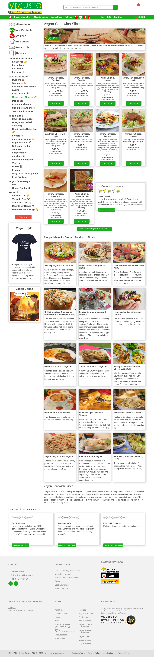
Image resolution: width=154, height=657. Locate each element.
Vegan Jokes (84, 636)
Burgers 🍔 (18, 80)
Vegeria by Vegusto (23, 159)
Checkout (23, 217)
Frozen (16, 170)
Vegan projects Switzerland (85, 625)
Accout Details (61, 613)
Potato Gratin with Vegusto (57, 413)
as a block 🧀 (19, 61)
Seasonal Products (22, 111)
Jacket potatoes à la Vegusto (92, 366)
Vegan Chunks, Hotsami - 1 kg (81, 195)
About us (59, 610)
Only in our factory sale (25, 173)
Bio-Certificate (61, 588)
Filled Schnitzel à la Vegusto (57, 366)
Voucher (16, 163)
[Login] (134, 17)
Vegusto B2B (62, 564)
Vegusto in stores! (63, 574)
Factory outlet (85, 617)
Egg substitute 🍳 (22, 142)
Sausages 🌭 (19, 83)
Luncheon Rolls (21, 93)
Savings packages (22, 119)
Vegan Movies (85, 643)
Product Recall (61, 635)
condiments (18, 156)
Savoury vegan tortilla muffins (58, 265)
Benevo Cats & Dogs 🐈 (25, 209)
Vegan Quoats (85, 640)
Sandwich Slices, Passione (56, 195)
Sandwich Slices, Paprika (82, 79)
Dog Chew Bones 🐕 (23, 206)
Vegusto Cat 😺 (20, 195)
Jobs (57, 621)
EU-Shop (118, 17)
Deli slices (17, 101)
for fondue (18, 68)
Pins (14, 184)
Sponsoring (108, 601)
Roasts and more (21, 104)
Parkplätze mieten (66, 631)
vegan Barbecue (86, 613)
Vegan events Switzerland (85, 631)
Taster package (86, 621)
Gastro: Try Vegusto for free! (67, 570)
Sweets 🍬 (18, 135)
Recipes (82, 610)
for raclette (18, 65)
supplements (19, 152)
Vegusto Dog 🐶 (21, 199)
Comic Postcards (21, 188)
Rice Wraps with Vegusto (91, 456)
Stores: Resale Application (66, 578)
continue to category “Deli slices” (94, 229)
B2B (109, 17)
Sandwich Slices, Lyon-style (133, 79)
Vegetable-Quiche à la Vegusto (58, 456)
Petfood (68, 17)
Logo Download (61, 585)
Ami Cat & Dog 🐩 (22, 202)
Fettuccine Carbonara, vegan (127, 413)
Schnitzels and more (23, 108)
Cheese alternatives (22, 17)
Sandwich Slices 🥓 (24, 97)
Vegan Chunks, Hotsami (107, 79)
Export (58, 581)
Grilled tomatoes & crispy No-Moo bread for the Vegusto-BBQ (59, 313)
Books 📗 (17, 166)
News (57, 617)
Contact (13, 564)
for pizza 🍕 (18, 72)
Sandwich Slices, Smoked (56, 79)
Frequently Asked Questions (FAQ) (62, 625)
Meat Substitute (41, 17)
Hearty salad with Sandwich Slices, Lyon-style (127, 367)
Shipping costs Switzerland (25, 601)
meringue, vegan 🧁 (23, 139)
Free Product (19, 177)
